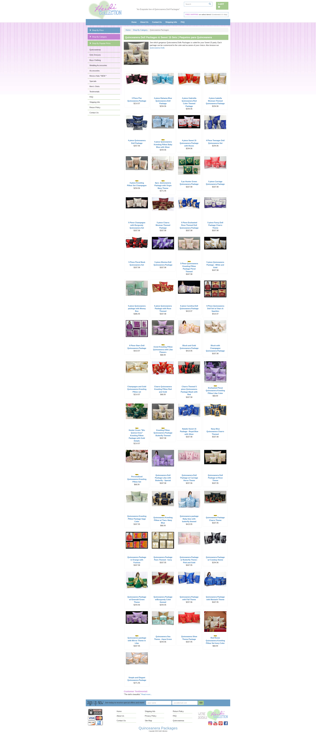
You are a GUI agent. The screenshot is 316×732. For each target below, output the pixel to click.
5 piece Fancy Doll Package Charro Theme (215, 225)
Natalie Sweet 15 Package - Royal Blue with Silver (189, 431)
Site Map (148, 721)
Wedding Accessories (98, 65)
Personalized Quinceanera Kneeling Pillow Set (136, 479)
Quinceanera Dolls (157, 48)
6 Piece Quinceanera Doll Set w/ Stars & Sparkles (215, 308)
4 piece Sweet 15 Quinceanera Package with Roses (189, 143)
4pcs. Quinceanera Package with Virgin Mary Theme (163, 185)
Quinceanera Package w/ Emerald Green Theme (136, 599)
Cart (221, 4)
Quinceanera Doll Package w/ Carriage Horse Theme (189, 478)
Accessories (94, 71)
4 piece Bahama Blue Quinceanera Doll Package (163, 101)
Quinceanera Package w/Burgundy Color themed (163, 599)
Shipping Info (171, 22)
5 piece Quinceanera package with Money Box (137, 308)
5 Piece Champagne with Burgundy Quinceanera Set (136, 225)
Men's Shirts (94, 86)
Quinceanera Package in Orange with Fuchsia (136, 560)
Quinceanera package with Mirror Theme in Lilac (137, 640)
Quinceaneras (95, 50)
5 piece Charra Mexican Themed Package (163, 225)
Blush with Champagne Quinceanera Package (215, 348)
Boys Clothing (95, 60)
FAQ (183, 22)
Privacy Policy (150, 716)
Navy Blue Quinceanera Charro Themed (215, 431)
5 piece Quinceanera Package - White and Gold (215, 264)
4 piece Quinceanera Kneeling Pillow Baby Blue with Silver (163, 144)
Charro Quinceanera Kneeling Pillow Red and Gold (163, 389)
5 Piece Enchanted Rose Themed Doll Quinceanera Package (189, 225)
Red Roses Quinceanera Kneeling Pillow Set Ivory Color (215, 640)
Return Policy (94, 107)
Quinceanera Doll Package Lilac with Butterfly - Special (163, 478)
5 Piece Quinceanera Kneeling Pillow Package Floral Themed (189, 267)
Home (134, 22)
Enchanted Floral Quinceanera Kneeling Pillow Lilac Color (215, 390)
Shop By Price (98, 30)
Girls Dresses (95, 55)
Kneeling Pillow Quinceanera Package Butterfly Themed (163, 433)
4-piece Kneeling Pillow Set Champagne (137, 184)
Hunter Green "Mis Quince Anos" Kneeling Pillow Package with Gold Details (137, 435)
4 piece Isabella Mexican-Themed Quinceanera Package (215, 101)
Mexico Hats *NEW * (98, 76)
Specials (92, 81)
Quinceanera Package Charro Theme (215, 518)
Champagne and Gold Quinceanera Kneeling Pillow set (136, 389)
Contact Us (157, 22)
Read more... (146, 694)
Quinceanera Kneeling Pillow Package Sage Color (136, 519)
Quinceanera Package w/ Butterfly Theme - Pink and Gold (189, 560)
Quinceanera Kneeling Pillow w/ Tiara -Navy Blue (163, 520)
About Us (144, 22)
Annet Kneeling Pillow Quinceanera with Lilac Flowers (163, 349)
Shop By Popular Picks (101, 43)
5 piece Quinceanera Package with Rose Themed (163, 308)
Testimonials (94, 92)
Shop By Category (99, 37)
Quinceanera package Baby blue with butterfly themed (189, 519)
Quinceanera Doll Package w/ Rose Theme (215, 478)
